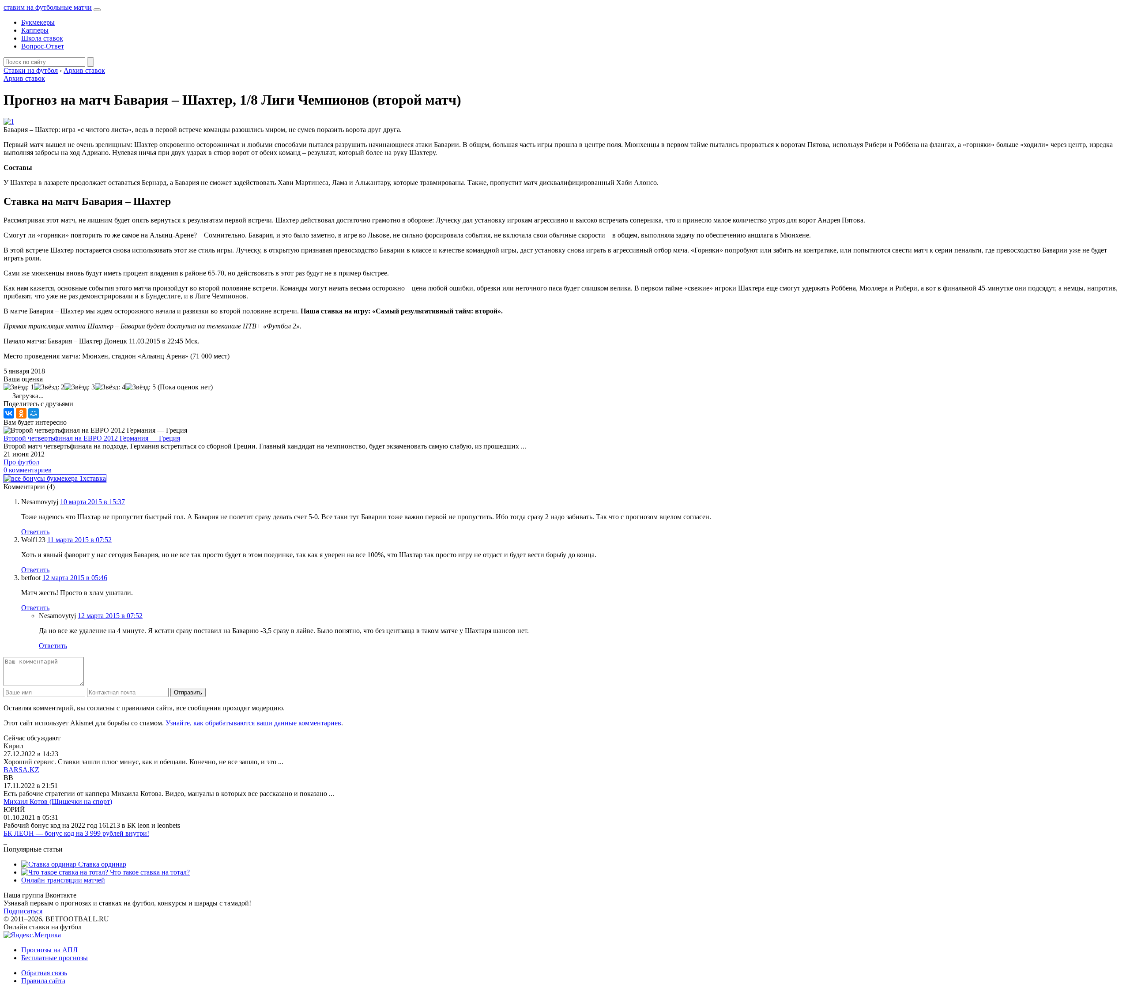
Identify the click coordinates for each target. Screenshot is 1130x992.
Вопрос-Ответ (42, 46)
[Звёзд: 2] (49, 387)
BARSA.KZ (21, 769)
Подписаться (23, 911)
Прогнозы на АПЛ (49, 950)
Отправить (188, 692)
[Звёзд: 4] (110, 387)
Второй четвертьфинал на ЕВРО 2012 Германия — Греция (92, 438)
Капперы (35, 30)
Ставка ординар (101, 864)
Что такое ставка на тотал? (149, 872)
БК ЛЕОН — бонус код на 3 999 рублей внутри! (76, 833)
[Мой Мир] (33, 413)
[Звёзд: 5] (140, 387)
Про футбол (21, 462)
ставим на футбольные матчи (48, 7)
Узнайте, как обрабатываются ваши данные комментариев (253, 723)
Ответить (35, 532)
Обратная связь (44, 973)
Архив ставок (24, 78)
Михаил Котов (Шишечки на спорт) (58, 801)
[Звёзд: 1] (19, 387)
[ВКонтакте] (9, 413)
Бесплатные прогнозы (54, 958)
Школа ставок (42, 38)
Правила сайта (43, 980)
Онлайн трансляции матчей (63, 880)
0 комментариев (28, 470)
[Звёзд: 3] (79, 387)
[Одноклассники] (21, 413)
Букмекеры (38, 22)
